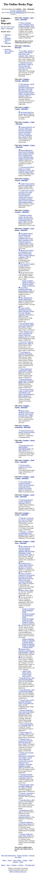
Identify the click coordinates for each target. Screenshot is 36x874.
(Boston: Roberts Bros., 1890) (25, 299)
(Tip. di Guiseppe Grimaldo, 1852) (26, 24)
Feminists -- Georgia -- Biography (22, 179)
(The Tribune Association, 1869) (26, 711)
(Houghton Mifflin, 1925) (26, 691)
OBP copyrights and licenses (17, 871)
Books (3, 865)
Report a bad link (22, 855)
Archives (20, 865)
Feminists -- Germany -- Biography (22, 211)
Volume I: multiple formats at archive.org (28, 281)
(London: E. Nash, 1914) (26, 264)
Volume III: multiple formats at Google (28, 619)
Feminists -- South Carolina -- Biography (24, 477)
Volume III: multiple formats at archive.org (28, 623)
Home (4, 860)
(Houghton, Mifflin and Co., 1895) (26, 786)
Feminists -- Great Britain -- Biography (24, 229)
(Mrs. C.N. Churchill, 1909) (25, 724)
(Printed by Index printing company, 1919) (26, 197)
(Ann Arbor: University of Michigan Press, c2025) (26, 132)
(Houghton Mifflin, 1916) (26, 679)
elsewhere (10, 28)
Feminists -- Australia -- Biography (22, 80)
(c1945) (26, 113)
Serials (21, 862)
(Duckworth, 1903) (25, 353)
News (8, 865)
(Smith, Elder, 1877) (25, 370)
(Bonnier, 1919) (26, 533)
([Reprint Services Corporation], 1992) (26, 776)
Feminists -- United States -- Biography (25, 542)
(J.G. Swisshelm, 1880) (25, 733)
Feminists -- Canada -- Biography (22, 108)
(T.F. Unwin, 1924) (25, 466)
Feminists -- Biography (8, 39)
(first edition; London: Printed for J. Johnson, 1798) (26, 254)
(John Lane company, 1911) (26, 334)
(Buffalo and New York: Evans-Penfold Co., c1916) (25, 565)
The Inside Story (30, 865)
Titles (30, 860)
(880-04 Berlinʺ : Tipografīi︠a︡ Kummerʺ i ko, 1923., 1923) (26, 448)
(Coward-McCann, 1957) (26, 702)
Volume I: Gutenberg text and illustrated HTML (28, 610)
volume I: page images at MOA (26, 672)
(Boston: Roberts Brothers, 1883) (26, 650)
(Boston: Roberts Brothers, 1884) (25, 289)
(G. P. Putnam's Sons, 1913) (25, 519)
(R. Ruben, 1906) (25, 219)
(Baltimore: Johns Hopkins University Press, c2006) (26, 155)
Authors (25, 860)
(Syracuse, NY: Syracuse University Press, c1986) (26, 413)
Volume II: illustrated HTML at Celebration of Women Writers (28, 645)
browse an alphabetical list (17, 12)
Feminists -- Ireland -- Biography (22, 406)
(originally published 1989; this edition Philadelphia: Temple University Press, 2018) (26, 551)
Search (10, 860)
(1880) (26, 590)
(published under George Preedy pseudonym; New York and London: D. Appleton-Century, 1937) (25, 238)
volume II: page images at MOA (26, 675)
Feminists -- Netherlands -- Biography (23, 426)
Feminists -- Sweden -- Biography (22, 514)
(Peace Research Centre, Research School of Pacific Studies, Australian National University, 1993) (26, 90)
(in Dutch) (26, 431)
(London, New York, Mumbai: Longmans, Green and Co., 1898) (26, 312)
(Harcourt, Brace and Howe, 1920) (25, 741)
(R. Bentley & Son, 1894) (25, 342)
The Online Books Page (18, 4)
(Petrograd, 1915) (25, 501)
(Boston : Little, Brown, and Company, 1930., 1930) (26, 53)
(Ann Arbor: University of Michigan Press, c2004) (26, 578)
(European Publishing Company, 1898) (26, 760)
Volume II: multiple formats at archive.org (28, 285)
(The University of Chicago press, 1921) (25, 66)
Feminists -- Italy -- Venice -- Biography (9, 51)
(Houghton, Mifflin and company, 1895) (26, 324)
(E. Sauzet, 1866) (26, 169)
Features (14, 865)
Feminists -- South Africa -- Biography (24, 461)
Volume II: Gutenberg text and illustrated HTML (28, 615)
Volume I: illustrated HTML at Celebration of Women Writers (28, 640)
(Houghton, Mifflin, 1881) (26, 380)
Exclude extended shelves (18, 11)
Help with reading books (8, 855)
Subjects (15, 862)
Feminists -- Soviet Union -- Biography (24, 495)
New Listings (17, 860)
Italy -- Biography (8, 42)
